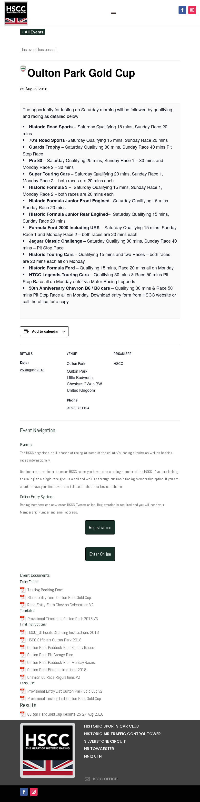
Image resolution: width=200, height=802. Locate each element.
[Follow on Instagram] (192, 10)
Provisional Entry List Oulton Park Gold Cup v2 (64, 691)
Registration (100, 527)
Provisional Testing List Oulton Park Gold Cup (64, 698)
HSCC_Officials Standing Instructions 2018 (63, 632)
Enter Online (100, 554)
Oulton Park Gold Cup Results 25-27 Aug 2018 (65, 714)
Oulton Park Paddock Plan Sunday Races (60, 647)
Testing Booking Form (45, 590)
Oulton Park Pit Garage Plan (50, 655)
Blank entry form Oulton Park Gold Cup (59, 597)
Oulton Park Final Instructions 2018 (56, 669)
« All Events (32, 32)
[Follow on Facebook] (182, 10)
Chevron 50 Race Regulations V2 (53, 677)
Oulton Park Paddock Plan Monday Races (61, 662)
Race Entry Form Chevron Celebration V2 (60, 604)
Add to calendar (45, 331)
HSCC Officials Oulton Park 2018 (54, 640)
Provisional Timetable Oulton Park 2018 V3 (62, 618)
